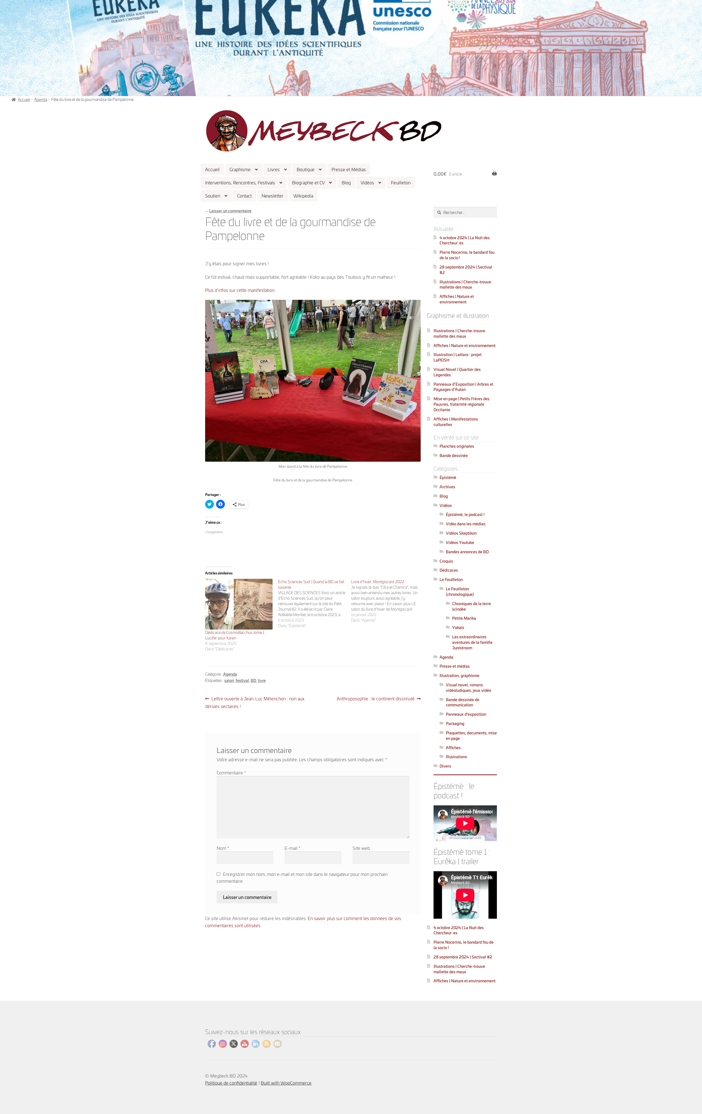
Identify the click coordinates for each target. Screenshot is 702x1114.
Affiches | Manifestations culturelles (456, 421)
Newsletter (273, 195)
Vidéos (367, 182)
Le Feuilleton (451, 579)
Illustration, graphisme (459, 675)
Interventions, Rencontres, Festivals (240, 182)
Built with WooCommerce (286, 1082)
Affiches (453, 747)
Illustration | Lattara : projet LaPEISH (458, 357)
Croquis (446, 561)
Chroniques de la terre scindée (471, 606)
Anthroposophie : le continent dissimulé (376, 699)
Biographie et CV (308, 182)
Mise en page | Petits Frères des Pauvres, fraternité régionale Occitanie (461, 404)
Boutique (306, 169)
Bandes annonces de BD (467, 551)
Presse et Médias (349, 169)
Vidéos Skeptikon (461, 533)
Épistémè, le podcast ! (465, 514)
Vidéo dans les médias (465, 523)
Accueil (212, 169)
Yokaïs (458, 627)
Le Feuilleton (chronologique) (460, 591)
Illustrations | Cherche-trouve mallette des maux (465, 284)
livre (262, 680)
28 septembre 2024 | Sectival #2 (466, 269)
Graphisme (240, 169)
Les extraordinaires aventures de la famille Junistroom (472, 642)
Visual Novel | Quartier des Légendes (457, 371)
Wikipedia (303, 195)
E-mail (293, 847)
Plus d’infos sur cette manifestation (239, 289)
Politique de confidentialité (231, 1082)
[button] (324, 130)
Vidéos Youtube (460, 542)
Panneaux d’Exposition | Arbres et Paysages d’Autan (463, 386)
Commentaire (231, 772)
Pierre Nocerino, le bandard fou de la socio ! (467, 254)
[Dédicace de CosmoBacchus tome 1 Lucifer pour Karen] (239, 604)
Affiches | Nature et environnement (457, 298)
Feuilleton (401, 182)
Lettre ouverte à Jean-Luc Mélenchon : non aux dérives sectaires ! (254, 702)
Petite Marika (464, 618)
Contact (244, 195)
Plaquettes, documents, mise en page (471, 735)
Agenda (40, 99)
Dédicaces (449, 570)
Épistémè (448, 477)
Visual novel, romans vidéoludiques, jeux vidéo (468, 687)
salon (229, 680)
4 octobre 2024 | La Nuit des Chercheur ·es (465, 240)
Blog (346, 182)
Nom (223, 847)
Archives (447, 486)
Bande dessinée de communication (462, 702)
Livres (274, 169)
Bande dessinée (454, 455)
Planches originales (457, 446)
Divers (445, 766)
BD (253, 680)
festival (242, 680)
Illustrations (456, 756)
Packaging (455, 723)
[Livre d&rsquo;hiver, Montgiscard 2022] (387, 601)
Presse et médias (455, 666)
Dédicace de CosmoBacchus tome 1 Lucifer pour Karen (234, 635)
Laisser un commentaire (230, 210)
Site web (361, 847)
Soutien (212, 195)
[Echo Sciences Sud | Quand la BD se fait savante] (314, 603)
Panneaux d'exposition (466, 714)
